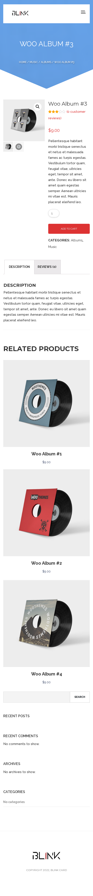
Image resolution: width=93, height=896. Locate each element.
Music (34, 62)
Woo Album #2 (46, 563)
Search (79, 697)
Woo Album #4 (46, 674)
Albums (46, 62)
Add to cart (69, 228)
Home (23, 62)
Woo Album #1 (46, 453)
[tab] (19, 267)
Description (19, 267)
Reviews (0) (47, 267)
